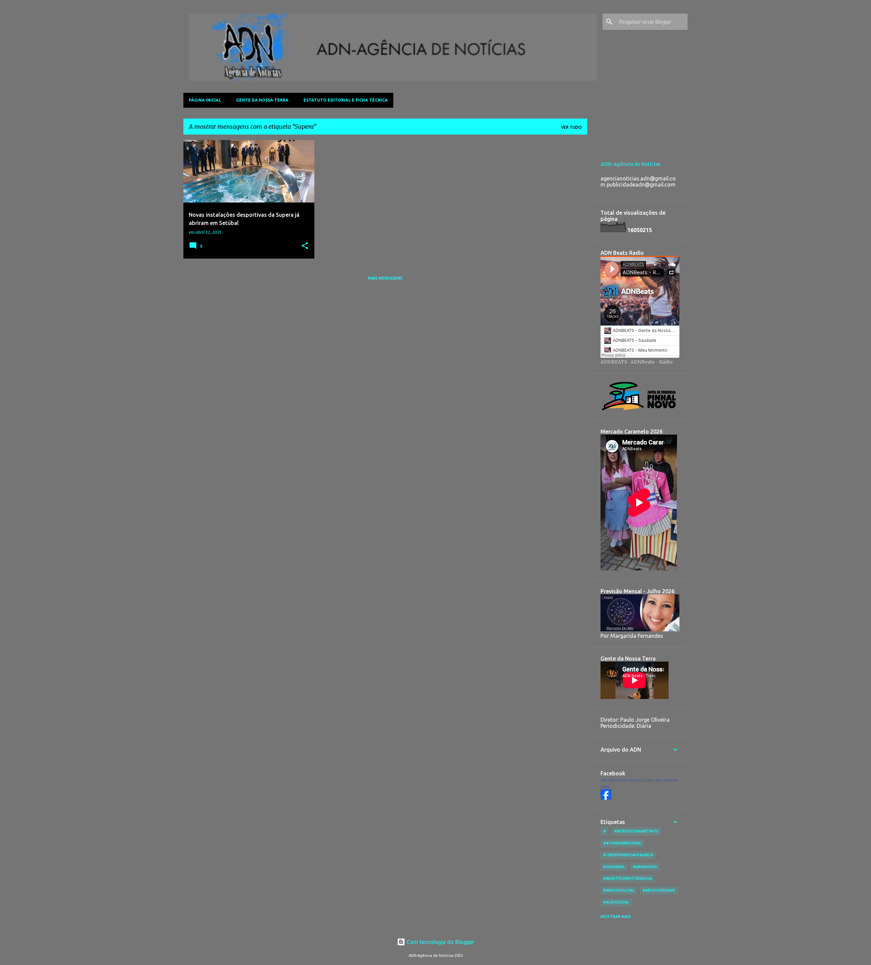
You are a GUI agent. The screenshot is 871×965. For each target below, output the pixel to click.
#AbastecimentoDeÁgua (627, 878)
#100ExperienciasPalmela (628, 855)
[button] (305, 246)
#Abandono (645, 867)
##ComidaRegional (622, 843)
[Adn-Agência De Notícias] (606, 798)
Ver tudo (571, 127)
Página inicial (205, 100)
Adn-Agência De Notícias (621, 780)
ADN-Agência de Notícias (630, 164)
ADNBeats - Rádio (651, 362)
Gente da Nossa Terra (262, 100)
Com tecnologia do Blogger (439, 942)
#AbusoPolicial (618, 890)
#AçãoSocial (616, 902)
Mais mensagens (385, 278)
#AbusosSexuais (658, 890)
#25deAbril (614, 867)
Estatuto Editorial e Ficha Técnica (345, 100)
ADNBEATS (614, 362)
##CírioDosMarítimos (636, 831)
